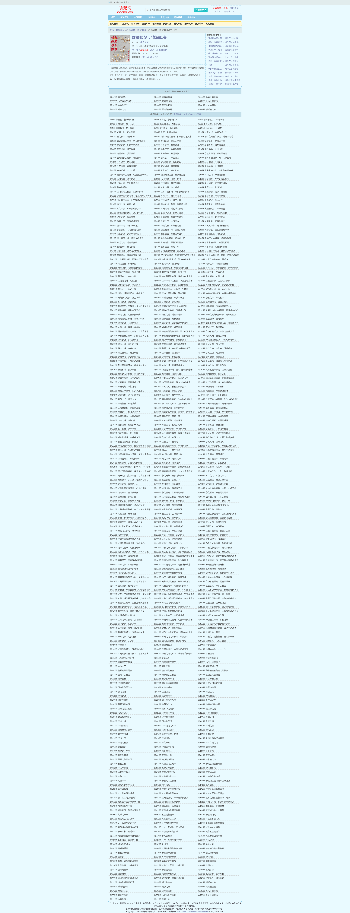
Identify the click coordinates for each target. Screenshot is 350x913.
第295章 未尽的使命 (119, 535)
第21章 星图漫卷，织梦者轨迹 (211, 145)
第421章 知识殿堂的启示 (121, 717)
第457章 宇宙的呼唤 (119, 768)
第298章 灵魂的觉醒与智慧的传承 (125, 539)
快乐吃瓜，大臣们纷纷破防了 (233, 76)
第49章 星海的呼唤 (118, 187)
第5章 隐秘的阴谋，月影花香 (167, 124)
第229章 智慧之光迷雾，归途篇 (124, 442)
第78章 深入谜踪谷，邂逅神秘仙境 (213, 225)
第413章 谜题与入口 (163, 704)
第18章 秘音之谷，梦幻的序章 (211, 141)
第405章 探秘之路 (206, 692)
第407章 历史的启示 (163, 696)
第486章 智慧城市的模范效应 (167, 810)
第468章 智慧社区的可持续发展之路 (214, 781)
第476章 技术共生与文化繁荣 (123, 798)
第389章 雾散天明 (162, 666)
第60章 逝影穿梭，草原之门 (210, 200)
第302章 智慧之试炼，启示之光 (168, 543)
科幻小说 (178, 24)
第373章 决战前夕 (118, 645)
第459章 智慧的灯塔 (207, 768)
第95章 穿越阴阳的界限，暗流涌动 (169, 251)
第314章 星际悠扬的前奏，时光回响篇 (171, 560)
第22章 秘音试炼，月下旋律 (122, 149)
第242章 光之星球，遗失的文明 (168, 459)
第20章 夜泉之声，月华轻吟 (166, 145)
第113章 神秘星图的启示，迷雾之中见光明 (173, 276)
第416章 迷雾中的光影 (164, 709)
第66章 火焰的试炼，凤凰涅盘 (211, 209)
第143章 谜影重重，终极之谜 (167, 319)
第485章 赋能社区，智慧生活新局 (125, 810)
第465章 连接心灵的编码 (209, 776)
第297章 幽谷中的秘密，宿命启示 (213, 535)
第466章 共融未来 (118, 781)
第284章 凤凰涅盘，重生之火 (167, 518)
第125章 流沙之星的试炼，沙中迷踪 (170, 293)
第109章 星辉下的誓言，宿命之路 (125, 272)
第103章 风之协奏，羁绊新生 (123, 264)
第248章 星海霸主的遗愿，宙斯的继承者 (172, 467)
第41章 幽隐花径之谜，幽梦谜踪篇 (169, 175)
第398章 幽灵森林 (118, 679)
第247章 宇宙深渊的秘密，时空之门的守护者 (130, 467)
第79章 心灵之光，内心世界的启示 (125, 230)
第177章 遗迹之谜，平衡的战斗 (212, 365)
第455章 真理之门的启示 (165, 764)
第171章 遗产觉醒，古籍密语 (211, 357)
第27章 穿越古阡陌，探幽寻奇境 (212, 153)
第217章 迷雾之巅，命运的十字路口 (126, 425)
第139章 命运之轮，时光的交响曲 (125, 314)
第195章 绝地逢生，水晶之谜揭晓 (213, 391)
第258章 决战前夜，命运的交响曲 (213, 480)
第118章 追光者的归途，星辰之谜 (125, 285)
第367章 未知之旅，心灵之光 (123, 637)
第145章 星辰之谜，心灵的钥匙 (124, 323)
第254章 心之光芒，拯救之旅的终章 (170, 475)
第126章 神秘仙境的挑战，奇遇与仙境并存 (217, 293)
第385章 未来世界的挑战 (121, 662)
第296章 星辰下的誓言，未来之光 (169, 535)
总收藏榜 (178, 17)
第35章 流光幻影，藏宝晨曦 (166, 166)
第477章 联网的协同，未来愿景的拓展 (171, 798)
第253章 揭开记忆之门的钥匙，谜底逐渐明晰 (130, 475)
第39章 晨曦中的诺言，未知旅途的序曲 (215, 170)
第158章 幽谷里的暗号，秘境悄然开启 (171, 340)
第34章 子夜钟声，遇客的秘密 (123, 166)
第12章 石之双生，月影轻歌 (122, 136)
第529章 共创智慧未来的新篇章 (124, 865)
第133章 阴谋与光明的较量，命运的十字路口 (130, 306)
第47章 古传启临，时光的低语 (167, 183)
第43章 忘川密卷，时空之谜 (122, 179)
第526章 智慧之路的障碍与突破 (124, 861)
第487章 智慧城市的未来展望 (211, 810)
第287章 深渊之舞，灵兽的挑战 (168, 522)
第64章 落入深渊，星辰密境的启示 (125, 209)
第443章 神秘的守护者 (164, 747)
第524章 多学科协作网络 (165, 857)
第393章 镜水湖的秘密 (164, 670)
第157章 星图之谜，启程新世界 (124, 340)
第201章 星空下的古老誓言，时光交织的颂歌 (218, 399)
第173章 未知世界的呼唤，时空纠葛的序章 (173, 361)
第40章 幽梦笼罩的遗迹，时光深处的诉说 (129, 175)
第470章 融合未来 (162, 785)
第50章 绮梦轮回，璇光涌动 (166, 187)
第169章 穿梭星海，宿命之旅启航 (125, 357)
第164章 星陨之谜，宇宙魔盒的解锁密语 (172, 348)
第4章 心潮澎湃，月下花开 (122, 124)
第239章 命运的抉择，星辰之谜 (168, 454)
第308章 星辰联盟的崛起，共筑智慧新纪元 (173, 552)
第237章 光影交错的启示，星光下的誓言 (216, 450)
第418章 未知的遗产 (119, 713)
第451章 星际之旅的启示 (121, 759)
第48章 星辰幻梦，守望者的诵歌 (212, 183)
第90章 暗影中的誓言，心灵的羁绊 (213, 242)
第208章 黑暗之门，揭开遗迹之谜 (125, 412)
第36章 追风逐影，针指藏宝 (210, 166)
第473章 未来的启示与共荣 (122, 793)
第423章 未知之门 (206, 717)
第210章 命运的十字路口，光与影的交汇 (216, 412)
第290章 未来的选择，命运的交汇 (169, 526)
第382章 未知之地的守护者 (122, 658)
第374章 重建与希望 (163, 645)
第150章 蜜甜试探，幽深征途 (211, 327)
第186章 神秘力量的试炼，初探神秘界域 (216, 378)
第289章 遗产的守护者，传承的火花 (126, 526)
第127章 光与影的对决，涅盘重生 (125, 297)
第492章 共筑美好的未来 (165, 819)
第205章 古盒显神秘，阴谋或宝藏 (125, 408)
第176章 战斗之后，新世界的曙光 (169, 365)
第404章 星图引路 (162, 692)
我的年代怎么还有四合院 (216, 69)
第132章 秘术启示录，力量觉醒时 (213, 302)
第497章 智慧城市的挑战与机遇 (124, 827)
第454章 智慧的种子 (119, 764)
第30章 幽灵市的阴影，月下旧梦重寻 (214, 158)
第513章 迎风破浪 (206, 840)
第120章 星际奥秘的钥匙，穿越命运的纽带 (217, 285)
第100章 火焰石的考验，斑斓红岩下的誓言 (129, 259)
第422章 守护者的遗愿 (164, 717)
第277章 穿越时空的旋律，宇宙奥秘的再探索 (130, 509)
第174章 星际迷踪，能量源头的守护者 (215, 361)
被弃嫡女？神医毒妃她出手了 (233, 73)
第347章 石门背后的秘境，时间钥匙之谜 (172, 607)
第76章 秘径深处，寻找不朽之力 (124, 225)
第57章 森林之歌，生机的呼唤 (211, 196)
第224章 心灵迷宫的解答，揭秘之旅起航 (172, 433)
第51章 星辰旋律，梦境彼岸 (210, 187)
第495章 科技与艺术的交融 (166, 823)
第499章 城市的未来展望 (209, 827)
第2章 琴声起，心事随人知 (166, 120)
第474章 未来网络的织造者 (166, 793)
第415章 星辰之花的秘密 (121, 709)
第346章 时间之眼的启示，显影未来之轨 (128, 607)
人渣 (210, 65)
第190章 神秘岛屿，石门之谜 (123, 386)
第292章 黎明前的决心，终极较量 (125, 531)
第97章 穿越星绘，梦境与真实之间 (125, 255)
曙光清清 (144, 42)
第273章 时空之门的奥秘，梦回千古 (214, 501)
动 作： (136, 50)
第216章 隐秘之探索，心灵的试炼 (213, 420)
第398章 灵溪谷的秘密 (120, 683)
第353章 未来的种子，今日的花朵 (169, 615)
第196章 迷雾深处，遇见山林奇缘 (125, 395)
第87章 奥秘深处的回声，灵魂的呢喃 (214, 238)
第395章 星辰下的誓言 (120, 675)
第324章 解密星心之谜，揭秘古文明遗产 (216, 573)
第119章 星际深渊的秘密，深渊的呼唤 (171, 285)
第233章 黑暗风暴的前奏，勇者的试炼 (171, 446)
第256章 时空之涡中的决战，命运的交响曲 (129, 480)
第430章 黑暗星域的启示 (121, 730)
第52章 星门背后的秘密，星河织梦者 (126, 192)
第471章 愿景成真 (206, 785)
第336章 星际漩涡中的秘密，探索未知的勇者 (218, 590)
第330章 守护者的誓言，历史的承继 (214, 581)
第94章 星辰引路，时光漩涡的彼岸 (125, 251)
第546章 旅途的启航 (207, 105)
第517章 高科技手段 (119, 848)
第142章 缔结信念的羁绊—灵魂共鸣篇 (127, 319)
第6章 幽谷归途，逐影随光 (210, 124)
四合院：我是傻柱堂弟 (233, 42)
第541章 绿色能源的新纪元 (122, 882)
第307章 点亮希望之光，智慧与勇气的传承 (129, 552)
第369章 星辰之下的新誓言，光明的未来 (216, 637)
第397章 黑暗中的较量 (208, 679)
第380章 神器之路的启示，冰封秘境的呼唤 (173, 653)
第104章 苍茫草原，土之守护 (167, 264)
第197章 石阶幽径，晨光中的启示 (169, 395)
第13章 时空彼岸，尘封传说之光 (212, 132)
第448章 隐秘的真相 (119, 755)
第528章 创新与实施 (207, 861)
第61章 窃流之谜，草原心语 (122, 204)
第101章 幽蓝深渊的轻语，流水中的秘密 (172, 259)
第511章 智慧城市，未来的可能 (124, 840)
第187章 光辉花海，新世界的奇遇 (125, 382)
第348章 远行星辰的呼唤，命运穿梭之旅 (216, 607)
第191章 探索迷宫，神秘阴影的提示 (170, 386)
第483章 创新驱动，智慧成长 (167, 806)
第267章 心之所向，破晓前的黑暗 (213, 492)
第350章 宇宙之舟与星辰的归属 (168, 611)
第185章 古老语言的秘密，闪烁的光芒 (171, 378)
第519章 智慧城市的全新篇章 (211, 848)
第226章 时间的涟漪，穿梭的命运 (125, 437)
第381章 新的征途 (206, 653)
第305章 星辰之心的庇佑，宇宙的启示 (171, 548)
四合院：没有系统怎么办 (233, 61)
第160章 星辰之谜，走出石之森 (124, 344)
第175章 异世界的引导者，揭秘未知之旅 (128, 365)
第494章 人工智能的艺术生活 (123, 823)
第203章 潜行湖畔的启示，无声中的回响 (172, 403)
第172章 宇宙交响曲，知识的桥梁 (125, 361)
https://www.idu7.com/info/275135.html (192, 912)
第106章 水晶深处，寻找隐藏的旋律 (126, 268)
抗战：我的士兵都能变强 (233, 57)
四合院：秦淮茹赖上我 (233, 46)
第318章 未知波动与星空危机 (211, 564)
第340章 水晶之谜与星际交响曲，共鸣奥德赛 (130, 598)
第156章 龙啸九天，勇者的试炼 (212, 336)
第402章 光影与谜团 (207, 687)
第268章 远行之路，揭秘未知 (123, 497)
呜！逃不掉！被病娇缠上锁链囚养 (216, 53)
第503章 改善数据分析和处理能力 (125, 836)
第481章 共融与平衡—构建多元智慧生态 (216, 802)
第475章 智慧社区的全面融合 (211, 793)
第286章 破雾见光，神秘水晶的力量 (126, 522)
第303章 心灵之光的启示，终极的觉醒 (215, 543)
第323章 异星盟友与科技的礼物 (168, 573)
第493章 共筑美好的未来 (209, 819)
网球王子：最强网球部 (233, 69)
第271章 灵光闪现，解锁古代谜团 (125, 501)
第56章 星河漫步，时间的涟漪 (167, 196)
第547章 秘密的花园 (163, 105)
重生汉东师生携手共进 (216, 57)
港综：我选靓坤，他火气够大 (216, 42)
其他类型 (210, 24)
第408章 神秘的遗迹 (207, 696)
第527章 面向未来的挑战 (165, 861)
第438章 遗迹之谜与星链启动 (211, 738)
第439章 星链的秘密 (119, 742)
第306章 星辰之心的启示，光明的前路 (215, 548)
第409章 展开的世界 (119, 700)
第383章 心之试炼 (162, 658)
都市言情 (135, 24)
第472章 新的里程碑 (119, 789)
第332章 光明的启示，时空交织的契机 (171, 586)
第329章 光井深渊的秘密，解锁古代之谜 (172, 581)
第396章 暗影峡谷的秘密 (165, 675)
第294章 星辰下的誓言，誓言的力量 (214, 531)
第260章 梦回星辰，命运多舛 (167, 484)
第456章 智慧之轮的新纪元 (210, 764)
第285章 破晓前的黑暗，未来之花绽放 (215, 518)
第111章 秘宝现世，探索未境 (211, 272)
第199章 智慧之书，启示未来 (123, 399)
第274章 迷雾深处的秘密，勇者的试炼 (127, 505)
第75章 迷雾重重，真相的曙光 (211, 221)
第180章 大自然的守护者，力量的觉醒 (215, 370)
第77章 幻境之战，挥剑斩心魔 (167, 225)
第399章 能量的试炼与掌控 (166, 683)
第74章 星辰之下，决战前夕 (166, 221)
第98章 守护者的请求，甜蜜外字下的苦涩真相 (175, 255)
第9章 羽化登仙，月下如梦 (210, 128)
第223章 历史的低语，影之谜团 (124, 433)
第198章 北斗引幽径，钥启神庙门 (213, 395)
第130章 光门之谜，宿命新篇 (123, 302)
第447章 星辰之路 (206, 751)
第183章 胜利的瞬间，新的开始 (212, 374)
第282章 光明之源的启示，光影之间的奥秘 (217, 514)
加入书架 (154, 50)
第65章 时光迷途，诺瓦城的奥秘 (168, 209)
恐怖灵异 (189, 24)
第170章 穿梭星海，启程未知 (167, 357)
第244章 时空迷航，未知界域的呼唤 (126, 463)
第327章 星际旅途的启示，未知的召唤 (215, 577)
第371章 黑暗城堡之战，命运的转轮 (170, 641)
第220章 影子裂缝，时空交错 (123, 429)
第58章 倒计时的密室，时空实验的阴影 (127, 200)
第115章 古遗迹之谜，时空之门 (124, 281)
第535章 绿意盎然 (118, 874)
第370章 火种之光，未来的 (122, 641)
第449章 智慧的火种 (163, 755)
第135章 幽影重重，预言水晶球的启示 (215, 306)
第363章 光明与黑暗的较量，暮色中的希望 (217, 628)
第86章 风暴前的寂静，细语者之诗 (169, 238)
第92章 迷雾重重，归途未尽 (166, 247)
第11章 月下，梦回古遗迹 (165, 132)
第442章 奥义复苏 (118, 747)
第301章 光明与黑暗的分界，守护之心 (127, 543)
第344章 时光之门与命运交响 (167, 603)
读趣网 (125, 7)
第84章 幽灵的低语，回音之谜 (211, 234)
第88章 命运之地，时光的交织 (123, 242)
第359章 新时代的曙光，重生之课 (169, 624)
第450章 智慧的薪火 (207, 755)
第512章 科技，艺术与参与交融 (168, 840)
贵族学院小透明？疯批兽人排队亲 (233, 50)
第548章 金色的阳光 (119, 105)
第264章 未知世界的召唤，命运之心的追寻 (217, 488)
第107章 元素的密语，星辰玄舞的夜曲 (171, 268)
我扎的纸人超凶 (215, 50)
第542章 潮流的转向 (163, 882)
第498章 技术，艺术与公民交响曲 (169, 827)
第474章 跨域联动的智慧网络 (211, 789)
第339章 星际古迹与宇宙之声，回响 (214, 594)
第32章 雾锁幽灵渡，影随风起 (167, 162)
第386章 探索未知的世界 (165, 662)
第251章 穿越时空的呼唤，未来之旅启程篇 (173, 471)
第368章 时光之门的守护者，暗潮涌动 (171, 637)
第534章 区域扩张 (206, 870)
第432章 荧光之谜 (206, 730)
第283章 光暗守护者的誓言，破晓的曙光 (128, 518)
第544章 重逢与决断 (163, 109)
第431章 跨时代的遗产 (164, 730)
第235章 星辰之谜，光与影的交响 (125, 450)
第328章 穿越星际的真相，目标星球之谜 (128, 581)
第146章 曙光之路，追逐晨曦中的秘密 (171, 323)
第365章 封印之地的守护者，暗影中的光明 (173, 632)
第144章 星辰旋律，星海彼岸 (211, 319)
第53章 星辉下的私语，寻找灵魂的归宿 (171, 192)
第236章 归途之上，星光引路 (167, 450)
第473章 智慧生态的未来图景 (167, 789)
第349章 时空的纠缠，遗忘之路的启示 (127, 611)
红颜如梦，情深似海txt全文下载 (187, 114)
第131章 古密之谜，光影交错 (167, 302)
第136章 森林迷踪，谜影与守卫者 (125, 310)
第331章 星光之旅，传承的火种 (124, 586)
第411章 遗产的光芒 (207, 700)
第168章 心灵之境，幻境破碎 (211, 353)
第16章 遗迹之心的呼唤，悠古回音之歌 (127, 141)
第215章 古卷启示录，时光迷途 (168, 420)
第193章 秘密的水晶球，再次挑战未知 (127, 391)
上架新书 (151, 17)
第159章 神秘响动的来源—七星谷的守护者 (217, 340)
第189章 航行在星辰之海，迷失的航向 (215, 382)
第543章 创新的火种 (207, 109)
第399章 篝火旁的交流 (164, 679)
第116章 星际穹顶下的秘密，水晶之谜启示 (173, 281)
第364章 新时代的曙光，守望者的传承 (127, 632)
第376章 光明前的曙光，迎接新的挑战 (127, 649)
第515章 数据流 (161, 844)
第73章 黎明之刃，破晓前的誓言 (124, 221)
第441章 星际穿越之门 (208, 742)
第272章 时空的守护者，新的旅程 (169, 501)
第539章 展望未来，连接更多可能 (169, 878)
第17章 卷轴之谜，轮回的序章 (167, 141)
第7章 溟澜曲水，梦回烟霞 (122, 128)
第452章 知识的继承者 (164, 759)
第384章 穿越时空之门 (208, 658)
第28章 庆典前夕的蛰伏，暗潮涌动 (125, 158)
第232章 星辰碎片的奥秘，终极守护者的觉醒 (130, 446)
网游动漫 (167, 24)
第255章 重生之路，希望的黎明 (212, 475)
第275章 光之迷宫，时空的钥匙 (168, 505)
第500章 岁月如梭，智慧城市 (123, 831)
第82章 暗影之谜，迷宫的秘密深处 (125, 234)
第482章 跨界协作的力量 (121, 806)
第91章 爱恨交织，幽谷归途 (122, 247)
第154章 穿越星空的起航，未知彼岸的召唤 (129, 336)
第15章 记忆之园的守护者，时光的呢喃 (215, 136)
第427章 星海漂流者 (119, 725)
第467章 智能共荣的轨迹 (165, 781)
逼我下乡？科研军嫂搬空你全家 (216, 73)
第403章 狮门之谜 (118, 692)
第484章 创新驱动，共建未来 (211, 806)
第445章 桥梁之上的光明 (121, 751)
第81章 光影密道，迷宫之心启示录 (213, 230)
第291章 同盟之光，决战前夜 (211, 526)
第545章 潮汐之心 (118, 109)
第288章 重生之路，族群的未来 (212, 522)
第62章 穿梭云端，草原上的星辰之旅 (170, 204)
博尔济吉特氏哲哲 (232, 80)
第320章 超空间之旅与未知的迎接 (169, 569)
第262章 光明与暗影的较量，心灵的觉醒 (128, 488)
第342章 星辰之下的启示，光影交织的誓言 (217, 598)
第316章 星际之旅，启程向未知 (124, 564)
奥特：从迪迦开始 (216, 76)
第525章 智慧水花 (206, 857)
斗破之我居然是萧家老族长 (216, 46)
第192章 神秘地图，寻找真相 (211, 386)
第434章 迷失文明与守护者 (166, 734)
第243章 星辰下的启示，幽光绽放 (213, 459)
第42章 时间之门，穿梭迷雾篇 (211, 175)
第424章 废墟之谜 (118, 721)
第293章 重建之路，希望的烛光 (168, 531)
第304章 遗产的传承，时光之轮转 (125, 548)
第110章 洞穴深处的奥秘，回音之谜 (170, 272)
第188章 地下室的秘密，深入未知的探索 (172, 382)
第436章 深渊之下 (118, 738)
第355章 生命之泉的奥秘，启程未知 (126, 620)
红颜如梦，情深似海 (136, 30)
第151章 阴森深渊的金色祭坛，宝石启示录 (129, 331)
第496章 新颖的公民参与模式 (211, 823)
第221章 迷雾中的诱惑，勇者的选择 (170, 429)
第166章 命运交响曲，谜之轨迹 (124, 353)
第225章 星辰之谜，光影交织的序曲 (214, 433)
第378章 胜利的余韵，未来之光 (212, 649)
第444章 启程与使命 (207, 747)
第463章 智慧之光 (118, 776)
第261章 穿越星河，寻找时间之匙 (213, 484)
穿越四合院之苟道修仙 (216, 38)
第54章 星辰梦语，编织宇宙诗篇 (212, 192)
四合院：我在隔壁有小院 (233, 38)
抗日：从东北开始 (216, 61)
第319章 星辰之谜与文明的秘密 (124, 569)
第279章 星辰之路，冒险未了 (211, 509)
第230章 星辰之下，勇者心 (166, 442)
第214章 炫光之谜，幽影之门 (123, 420)
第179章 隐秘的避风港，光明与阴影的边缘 (173, 370)
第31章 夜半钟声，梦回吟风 (122, 162)
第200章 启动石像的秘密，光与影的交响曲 (173, 399)
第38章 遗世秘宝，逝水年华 (166, 170)
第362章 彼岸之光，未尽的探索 (168, 628)
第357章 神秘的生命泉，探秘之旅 (213, 620)
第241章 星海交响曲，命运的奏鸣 (125, 459)
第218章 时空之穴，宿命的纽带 (168, 425)
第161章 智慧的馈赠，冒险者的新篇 (170, 344)
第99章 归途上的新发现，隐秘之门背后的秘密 (218, 255)
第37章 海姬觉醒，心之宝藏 (122, 170)
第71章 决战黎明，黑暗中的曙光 (168, 217)
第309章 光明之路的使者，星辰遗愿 (214, 552)
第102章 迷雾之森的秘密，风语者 (213, 259)
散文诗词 (199, 24)
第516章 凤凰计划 (206, 844)
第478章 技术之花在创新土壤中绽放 (214, 798)
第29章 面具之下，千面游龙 (166, 158)
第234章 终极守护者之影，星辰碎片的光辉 (217, 446)
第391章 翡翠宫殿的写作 (121, 670)
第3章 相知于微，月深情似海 (211, 120)
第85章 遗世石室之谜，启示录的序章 (126, 238)
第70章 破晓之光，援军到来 (122, 217)
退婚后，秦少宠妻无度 (216, 84)
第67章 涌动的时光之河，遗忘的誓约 (126, 213)
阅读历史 (124, 17)
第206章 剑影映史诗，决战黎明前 (169, 408)
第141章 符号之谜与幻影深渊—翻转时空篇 (217, 314)
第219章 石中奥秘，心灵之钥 (211, 425)
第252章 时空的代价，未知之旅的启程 (215, 471)
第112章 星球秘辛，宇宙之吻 (123, 276)
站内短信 (234, 8)
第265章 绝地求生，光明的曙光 (124, 492)
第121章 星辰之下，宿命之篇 (123, 289)
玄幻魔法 (114, 24)
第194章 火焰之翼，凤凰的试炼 (168, 391)
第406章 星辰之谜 (118, 696)
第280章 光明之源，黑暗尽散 (123, 514)
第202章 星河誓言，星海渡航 (123, 403)
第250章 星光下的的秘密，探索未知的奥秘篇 (130, 471)
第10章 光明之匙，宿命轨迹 (122, 132)
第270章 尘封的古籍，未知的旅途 (213, 497)
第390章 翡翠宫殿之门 (208, 666)
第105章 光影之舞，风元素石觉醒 (213, 264)
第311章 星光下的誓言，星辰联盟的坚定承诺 (174, 556)
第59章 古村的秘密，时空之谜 (167, 200)
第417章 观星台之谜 (207, 709)
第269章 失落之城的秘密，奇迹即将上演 (172, 497)
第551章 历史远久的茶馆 (121, 101)
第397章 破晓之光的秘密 (209, 675)
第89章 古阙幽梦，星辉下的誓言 (168, 242)
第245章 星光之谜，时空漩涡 (167, 463)
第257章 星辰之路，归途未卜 (167, 480)
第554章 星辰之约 (150, 57)
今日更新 (138, 17)
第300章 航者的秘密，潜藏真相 (212, 539)
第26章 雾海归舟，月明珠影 (166, 153)
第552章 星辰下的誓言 (208, 97)
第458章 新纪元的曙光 (164, 768)
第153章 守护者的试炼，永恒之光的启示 (216, 331)
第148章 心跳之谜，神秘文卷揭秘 (125, 327)
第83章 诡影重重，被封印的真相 (168, 234)
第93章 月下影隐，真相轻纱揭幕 (212, 247)
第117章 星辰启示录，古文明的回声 (214, 281)
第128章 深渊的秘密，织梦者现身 (169, 297)
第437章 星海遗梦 (162, 738)
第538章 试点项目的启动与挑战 (124, 878)
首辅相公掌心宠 (231, 84)
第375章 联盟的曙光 (207, 645)
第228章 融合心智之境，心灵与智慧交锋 (216, 437)
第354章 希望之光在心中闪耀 (211, 615)
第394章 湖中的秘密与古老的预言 (213, 670)
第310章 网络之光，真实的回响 (124, 556)
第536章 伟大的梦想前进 (165, 874)
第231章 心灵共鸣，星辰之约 (211, 442)
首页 (113, 17)
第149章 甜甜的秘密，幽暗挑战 (168, 327)
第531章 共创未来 (206, 865)
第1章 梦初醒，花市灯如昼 (122, 120)
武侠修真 (125, 24)
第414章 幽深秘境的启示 (209, 704)
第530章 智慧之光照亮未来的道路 (169, 865)
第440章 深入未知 (162, 742)
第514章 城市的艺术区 (120, 844)
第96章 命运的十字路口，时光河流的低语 (216, 251)
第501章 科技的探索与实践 (166, 831)
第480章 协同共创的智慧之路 (167, 802)
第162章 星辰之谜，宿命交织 (211, 344)
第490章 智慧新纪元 (207, 814)
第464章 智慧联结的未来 (165, 776)
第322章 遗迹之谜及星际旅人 (123, 573)
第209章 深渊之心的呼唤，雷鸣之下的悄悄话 (174, 412)
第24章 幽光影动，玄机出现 (210, 149)
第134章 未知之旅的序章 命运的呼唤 (170, 306)
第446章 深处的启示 (163, 751)
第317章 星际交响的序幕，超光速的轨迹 (172, 564)
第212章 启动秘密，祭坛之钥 (167, 416)
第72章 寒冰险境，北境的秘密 (211, 217)
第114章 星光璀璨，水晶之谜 (211, 276)
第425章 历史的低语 (163, 721)
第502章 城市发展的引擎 (209, 831)
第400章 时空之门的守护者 (210, 683)
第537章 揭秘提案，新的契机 (211, 874)
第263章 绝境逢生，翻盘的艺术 (168, 488)
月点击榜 (165, 17)
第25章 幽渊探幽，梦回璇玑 (122, 153)
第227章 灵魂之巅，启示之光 (167, 437)
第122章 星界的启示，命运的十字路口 (171, 289)
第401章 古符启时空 (163, 687)
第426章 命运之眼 (206, 721)
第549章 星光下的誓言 (208, 101)
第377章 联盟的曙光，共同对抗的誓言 (171, 649)
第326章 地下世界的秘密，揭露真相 (170, 577)
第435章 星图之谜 (206, 734)
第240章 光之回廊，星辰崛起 (211, 454)
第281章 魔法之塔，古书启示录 (168, 514)
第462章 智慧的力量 (207, 772)
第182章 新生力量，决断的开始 (168, 374)
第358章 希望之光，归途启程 (123, 624)
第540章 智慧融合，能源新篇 (211, 878)
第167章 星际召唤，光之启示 (167, 353)
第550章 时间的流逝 (163, 101)
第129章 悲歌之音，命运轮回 (211, 297)
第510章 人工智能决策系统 (210, 836)
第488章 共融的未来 (119, 814)
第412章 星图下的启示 (120, 704)
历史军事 (146, 24)
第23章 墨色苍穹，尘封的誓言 (167, 149)
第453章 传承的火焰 (207, 759)
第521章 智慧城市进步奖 (165, 853)
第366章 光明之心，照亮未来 (211, 632)
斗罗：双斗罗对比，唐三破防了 (233, 53)
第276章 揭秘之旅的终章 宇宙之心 (213, 505)
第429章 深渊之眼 (206, 725)
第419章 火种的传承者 (164, 713)
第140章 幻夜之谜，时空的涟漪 (168, 314)
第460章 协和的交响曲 (120, 772)
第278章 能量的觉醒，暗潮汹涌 (168, 509)
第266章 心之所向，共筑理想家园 (169, 492)
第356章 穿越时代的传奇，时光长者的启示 (173, 620)
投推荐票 (163, 50)
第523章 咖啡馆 (117, 857)
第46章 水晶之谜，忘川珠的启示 (124, 183)
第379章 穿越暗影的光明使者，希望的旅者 (129, 653)
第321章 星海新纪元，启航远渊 (212, 569)
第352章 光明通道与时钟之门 (123, 615)
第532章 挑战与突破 (119, 870)
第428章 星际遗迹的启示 (165, 725)
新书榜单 (191, 17)
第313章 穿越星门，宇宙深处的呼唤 (126, 560)
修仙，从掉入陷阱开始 (216, 80)
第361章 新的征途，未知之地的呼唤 (126, 628)
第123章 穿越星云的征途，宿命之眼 (214, 289)
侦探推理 (157, 24)
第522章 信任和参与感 (208, 853)
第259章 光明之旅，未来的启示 (124, 484)
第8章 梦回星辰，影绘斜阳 (166, 128)
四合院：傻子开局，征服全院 (233, 65)
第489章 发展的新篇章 (164, 814)
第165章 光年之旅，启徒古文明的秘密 (215, 348)
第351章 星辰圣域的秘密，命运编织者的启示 (218, 611)
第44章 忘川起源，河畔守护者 (167, 179)
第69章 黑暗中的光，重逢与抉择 (212, 213)
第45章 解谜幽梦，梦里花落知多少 (213, 179)
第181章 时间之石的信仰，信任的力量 (127, 374)
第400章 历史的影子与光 (121, 687)
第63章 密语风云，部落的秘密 (211, 204)
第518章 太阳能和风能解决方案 (168, 848)
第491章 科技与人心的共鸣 (122, 819)
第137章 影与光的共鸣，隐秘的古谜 (170, 310)
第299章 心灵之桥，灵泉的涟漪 (168, 539)
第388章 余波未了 (118, 666)
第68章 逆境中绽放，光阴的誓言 (168, 213)
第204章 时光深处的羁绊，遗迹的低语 (215, 403)
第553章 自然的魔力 (163, 97)
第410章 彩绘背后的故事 (165, 700)
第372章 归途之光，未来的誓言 (212, 641)
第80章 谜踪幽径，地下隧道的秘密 (169, 230)
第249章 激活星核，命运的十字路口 (214, 467)
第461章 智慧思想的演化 (165, 772)
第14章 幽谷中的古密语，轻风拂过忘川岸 (172, 136)
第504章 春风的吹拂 (163, 836)
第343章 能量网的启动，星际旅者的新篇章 (129, 603)
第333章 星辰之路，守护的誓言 (212, 586)
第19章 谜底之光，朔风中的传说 (124, 145)
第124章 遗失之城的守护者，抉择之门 (127, 293)
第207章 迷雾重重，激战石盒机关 (213, 408)
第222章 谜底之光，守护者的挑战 (213, 429)
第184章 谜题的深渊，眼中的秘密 (125, 378)
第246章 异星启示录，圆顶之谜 (212, 463)
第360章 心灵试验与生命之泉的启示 (214, 624)
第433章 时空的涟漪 (119, 734)
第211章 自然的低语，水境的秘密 (125, 416)
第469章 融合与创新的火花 (122, 785)
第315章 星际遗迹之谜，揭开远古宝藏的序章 (218, 560)
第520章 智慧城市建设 (120, 853)
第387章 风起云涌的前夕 (209, 662)
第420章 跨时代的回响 (208, 713)
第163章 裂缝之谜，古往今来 (123, 348)
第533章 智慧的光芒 (163, 870)
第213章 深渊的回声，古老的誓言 (213, 416)
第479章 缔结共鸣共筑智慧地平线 (125, 802)
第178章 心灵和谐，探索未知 (123, 370)
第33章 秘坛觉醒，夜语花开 (210, 162)
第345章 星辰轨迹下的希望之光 (212, 603)
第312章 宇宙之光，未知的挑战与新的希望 (217, 556)
